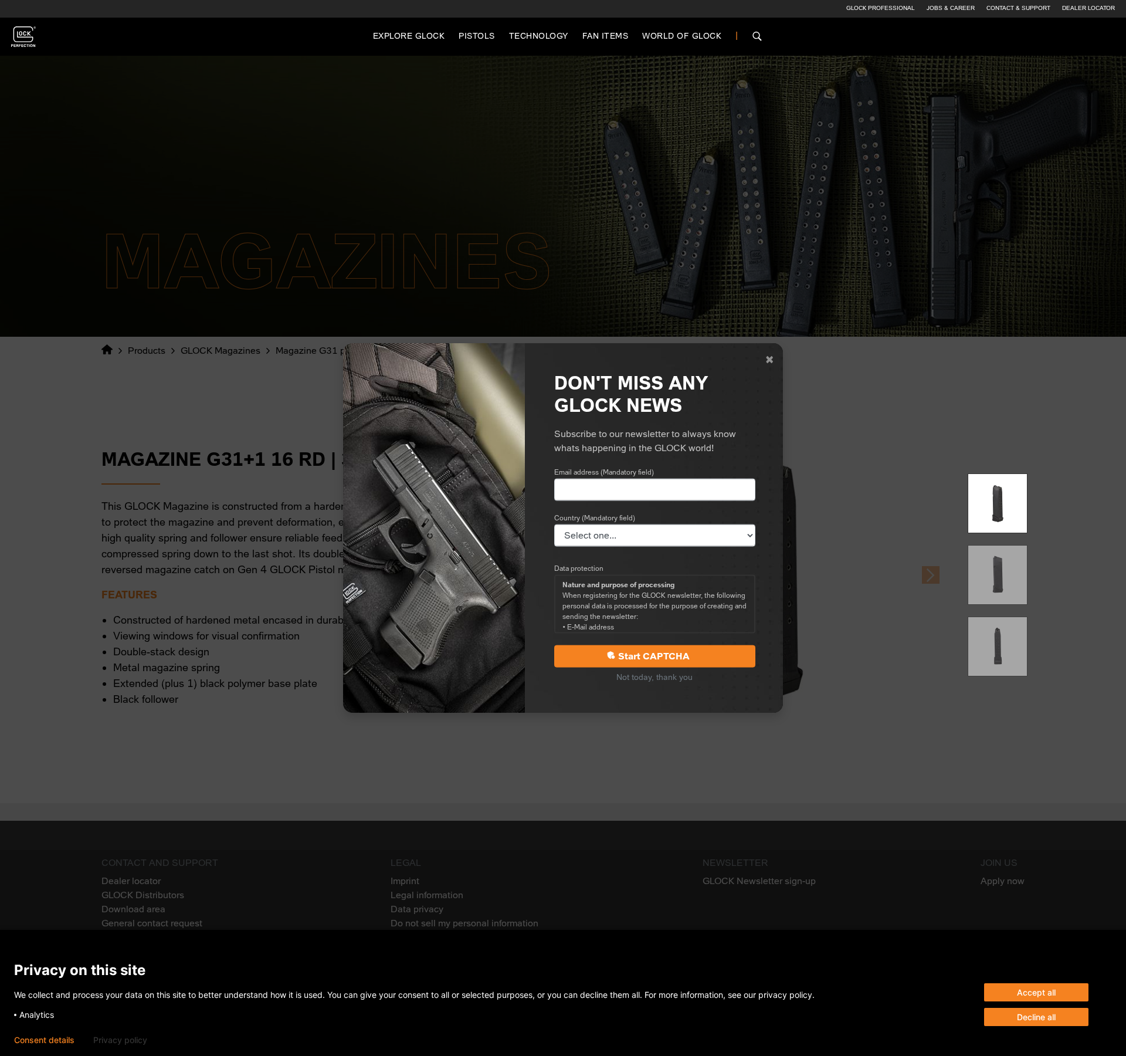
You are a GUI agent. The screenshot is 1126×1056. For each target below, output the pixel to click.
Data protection (578, 568)
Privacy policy (120, 1040)
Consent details (44, 1040)
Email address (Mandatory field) (604, 472)
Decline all (1036, 1017)
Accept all (1036, 992)
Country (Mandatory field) (594, 517)
